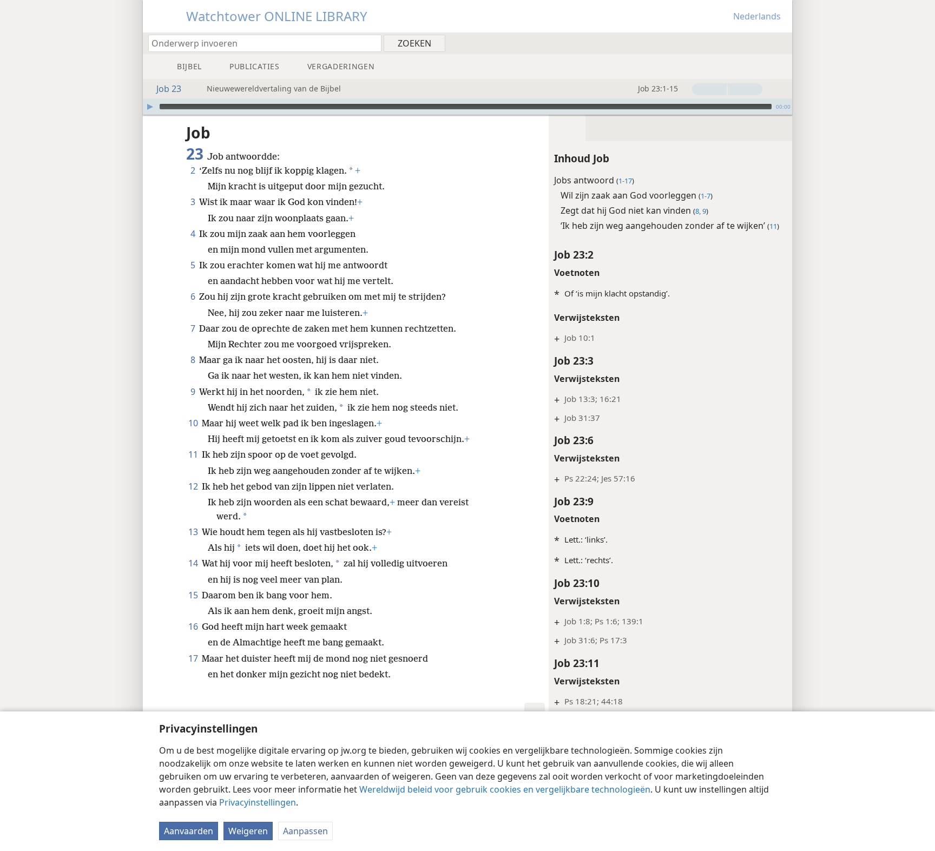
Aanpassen (305, 831)
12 (194, 486)
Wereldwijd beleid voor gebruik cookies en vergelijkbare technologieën (504, 789)
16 (194, 626)
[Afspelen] (150, 106)
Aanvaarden (188, 831)
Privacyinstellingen (257, 802)
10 (194, 423)
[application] (467, 106)
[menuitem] (780, 42)
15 (194, 595)
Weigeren (248, 831)
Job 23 (168, 89)
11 (194, 454)
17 (194, 658)
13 (194, 532)
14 (194, 563)
